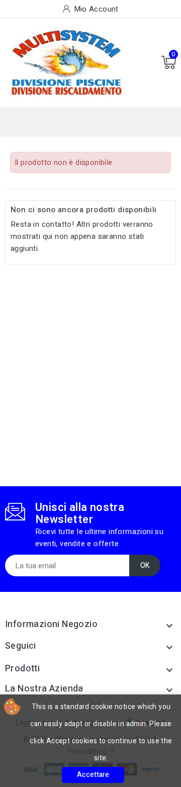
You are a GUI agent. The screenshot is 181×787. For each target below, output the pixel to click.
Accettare (93, 774)
